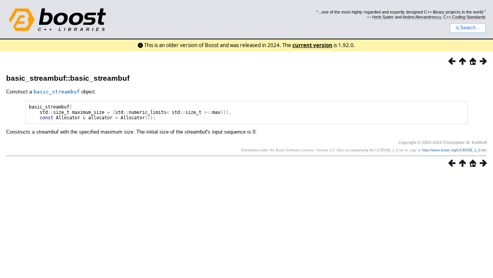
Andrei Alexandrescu (421, 17)
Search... (470, 28)
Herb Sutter (383, 17)
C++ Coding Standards (464, 17)
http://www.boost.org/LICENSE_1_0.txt (454, 150)
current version (312, 45)
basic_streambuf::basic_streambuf (67, 78)
